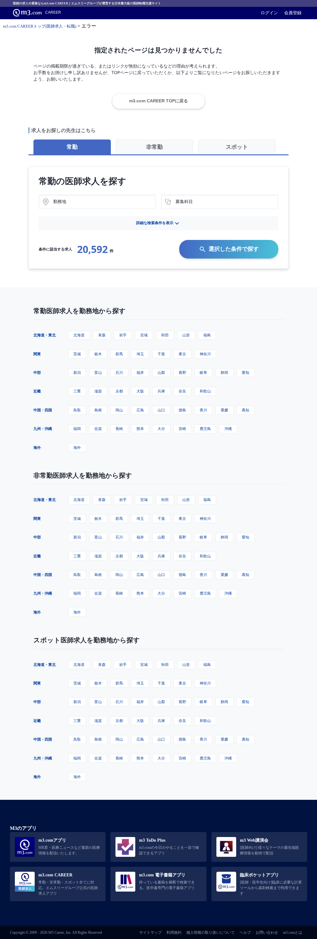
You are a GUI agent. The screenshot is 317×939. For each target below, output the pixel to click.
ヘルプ (245, 932)
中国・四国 (42, 410)
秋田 (165, 335)
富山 (98, 372)
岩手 (123, 335)
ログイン (269, 12)
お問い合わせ (267, 932)
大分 (161, 428)
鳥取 (77, 410)
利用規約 (174, 932)
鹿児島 (205, 428)
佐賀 (98, 428)
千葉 (161, 354)
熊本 (140, 428)
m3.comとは (292, 932)
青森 (102, 335)
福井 (140, 372)
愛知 (245, 372)
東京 (182, 354)
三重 (77, 391)
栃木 (98, 354)
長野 (182, 372)
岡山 (119, 410)
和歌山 (205, 391)
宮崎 (182, 428)
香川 (203, 410)
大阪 (140, 391)
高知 (245, 410)
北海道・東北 (44, 335)
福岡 (77, 428)
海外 (37, 447)
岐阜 (203, 372)
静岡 (224, 372)
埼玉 (140, 354)
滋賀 (98, 391)
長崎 (119, 428)
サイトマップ (150, 932)
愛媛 (224, 410)
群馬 (119, 354)
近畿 (37, 391)
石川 (119, 372)
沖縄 (228, 428)
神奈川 (205, 354)
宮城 (144, 335)
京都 (119, 391)
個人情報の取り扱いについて (210, 932)
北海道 (79, 335)
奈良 (182, 391)
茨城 (77, 354)
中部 (37, 372)
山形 (186, 335)
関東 (37, 354)
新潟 (77, 372)
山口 (161, 410)
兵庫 (161, 391)
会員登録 (293, 12)
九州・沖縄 (42, 428)
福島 (207, 335)
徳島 (182, 410)
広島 (140, 410)
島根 (98, 410)
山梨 (161, 372)
